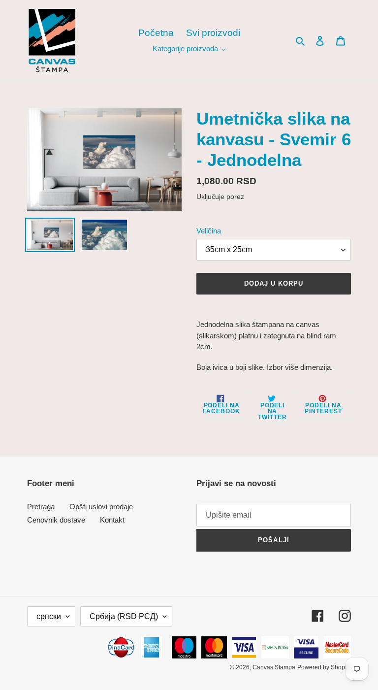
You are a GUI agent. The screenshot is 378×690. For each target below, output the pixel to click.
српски (48, 616)
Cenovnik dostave (56, 520)
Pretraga (41, 506)
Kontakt (112, 520)
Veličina (208, 231)
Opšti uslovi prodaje (101, 506)
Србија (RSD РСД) (124, 616)
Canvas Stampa (273, 667)
